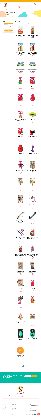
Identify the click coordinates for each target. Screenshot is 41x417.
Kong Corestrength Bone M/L (32, 322)
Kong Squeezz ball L (20, 86)
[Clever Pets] (6, 5)
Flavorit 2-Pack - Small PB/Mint (20, 53)
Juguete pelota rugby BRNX (20, 339)
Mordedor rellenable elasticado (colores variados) (20, 221)
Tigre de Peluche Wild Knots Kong (32, 305)
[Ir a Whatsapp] (35, 410)
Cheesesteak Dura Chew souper (33, 36)
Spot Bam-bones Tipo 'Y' (32, 170)
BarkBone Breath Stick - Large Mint (20, 70)
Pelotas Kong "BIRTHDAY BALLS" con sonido (20, 120)
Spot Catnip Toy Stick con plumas (20, 289)
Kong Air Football (32, 119)
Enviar (35, 376)
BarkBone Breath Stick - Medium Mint (32, 70)
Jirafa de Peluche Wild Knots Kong (20, 322)
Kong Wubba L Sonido (32, 153)
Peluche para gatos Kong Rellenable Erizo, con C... (32, 238)
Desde (5, 26)
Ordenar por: (28, 23)
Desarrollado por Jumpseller (11, 414)
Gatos (8, 9)
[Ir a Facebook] (31, 410)
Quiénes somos (16, 10)
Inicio (4, 14)
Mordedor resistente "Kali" (20, 238)
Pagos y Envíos (21, 10)
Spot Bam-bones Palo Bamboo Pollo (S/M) (32, 187)
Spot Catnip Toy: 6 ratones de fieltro (32, 272)
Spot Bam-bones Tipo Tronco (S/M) (20, 187)
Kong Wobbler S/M (20, 153)
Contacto (27, 9)
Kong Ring (32, 288)
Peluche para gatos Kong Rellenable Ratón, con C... (32, 255)
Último (29, 366)
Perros (5, 9)
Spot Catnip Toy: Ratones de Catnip (20, 272)
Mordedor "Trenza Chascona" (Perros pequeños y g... (32, 205)
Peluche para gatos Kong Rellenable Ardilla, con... (20, 255)
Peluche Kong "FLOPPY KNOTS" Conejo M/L (20, 171)
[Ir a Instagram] (33, 410)
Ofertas (12, 9)
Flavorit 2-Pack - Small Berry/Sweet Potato (32, 53)
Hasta (10, 26)
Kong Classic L (33, 86)
